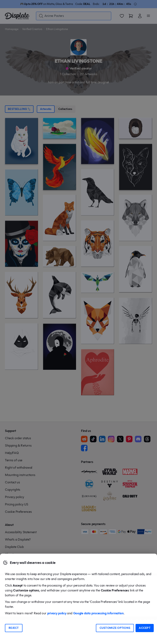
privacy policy (56, 613)
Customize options (115, 628)
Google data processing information (98, 613)
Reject (14, 628)
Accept (144, 628)
